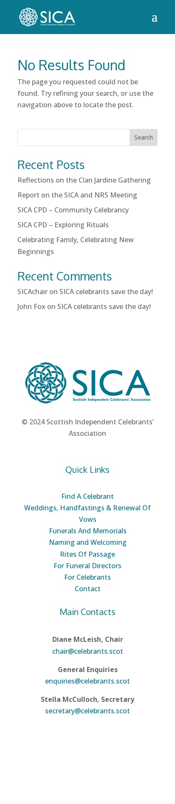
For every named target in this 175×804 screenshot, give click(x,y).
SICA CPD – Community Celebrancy (73, 210)
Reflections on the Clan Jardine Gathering (84, 180)
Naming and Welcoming (88, 542)
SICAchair (32, 291)
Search (143, 137)
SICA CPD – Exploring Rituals (63, 224)
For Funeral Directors (87, 565)
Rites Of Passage (87, 554)
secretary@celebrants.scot (87, 710)
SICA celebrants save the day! (106, 291)
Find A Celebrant (87, 496)
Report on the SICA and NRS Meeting (77, 195)
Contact (88, 588)
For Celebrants (87, 577)
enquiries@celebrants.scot (87, 681)
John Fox (31, 306)
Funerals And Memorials (88, 530)
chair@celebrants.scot (87, 651)
